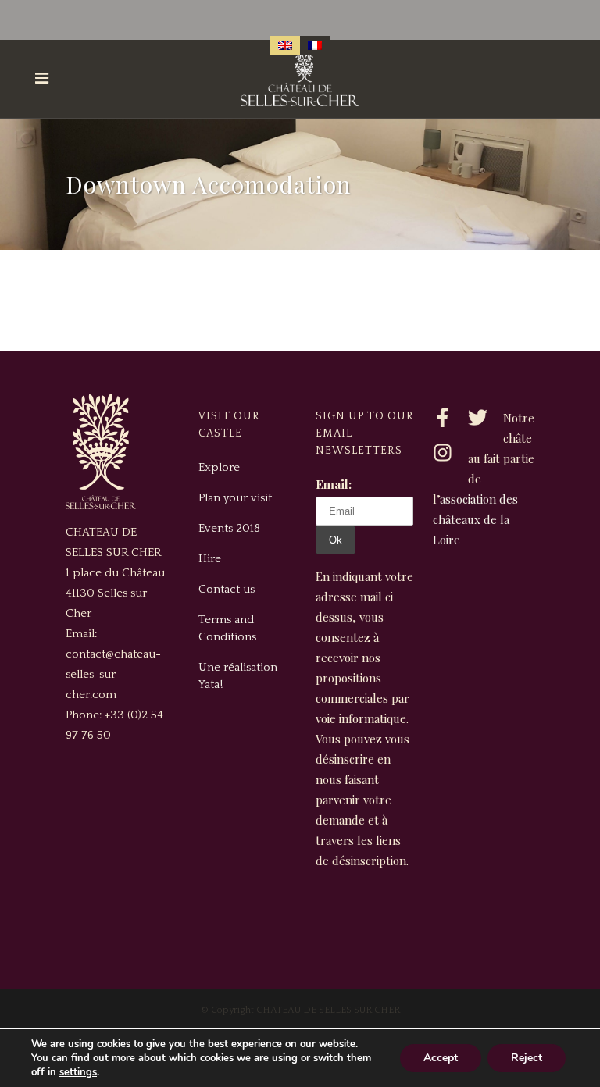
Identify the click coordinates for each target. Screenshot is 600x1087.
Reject (526, 1057)
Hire (209, 558)
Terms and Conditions (227, 628)
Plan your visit (235, 497)
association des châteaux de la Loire (475, 519)
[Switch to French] (315, 45)
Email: (334, 484)
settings (78, 1072)
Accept (440, 1057)
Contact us (226, 589)
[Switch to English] (285, 45)
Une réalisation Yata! (237, 676)
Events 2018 (229, 528)
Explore (219, 467)
